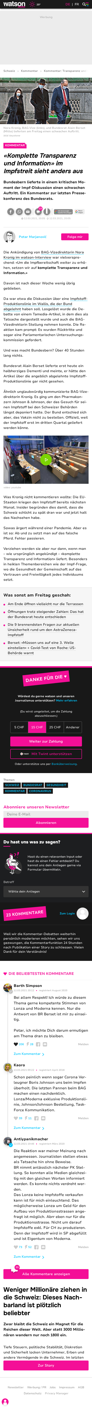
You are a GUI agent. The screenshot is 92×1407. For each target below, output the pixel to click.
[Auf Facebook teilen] (10, 211)
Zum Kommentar (27, 1054)
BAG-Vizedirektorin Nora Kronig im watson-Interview (43, 255)
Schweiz (9, 71)
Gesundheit (56, 785)
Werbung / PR (36, 1387)
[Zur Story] (46, 1328)
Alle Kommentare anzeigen (46, 1274)
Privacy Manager (56, 1393)
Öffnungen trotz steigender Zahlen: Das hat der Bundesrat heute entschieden (46, 614)
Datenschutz (33, 1393)
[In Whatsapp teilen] (19, 211)
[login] (5, 1401)
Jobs (53, 1387)
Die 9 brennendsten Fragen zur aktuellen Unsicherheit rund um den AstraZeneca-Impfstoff (43, 629)
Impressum (66, 1387)
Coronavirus (40, 791)
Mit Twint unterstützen (51, 754)
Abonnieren (46, 822)
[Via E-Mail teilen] (27, 211)
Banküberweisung (64, 764)
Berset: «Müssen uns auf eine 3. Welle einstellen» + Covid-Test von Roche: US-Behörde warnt (42, 647)
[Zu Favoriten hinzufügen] (46, 211)
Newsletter (16, 1387)
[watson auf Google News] (79, 211)
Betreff (8, 882)
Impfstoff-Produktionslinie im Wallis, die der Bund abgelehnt (45, 303)
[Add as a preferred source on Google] (63, 211)
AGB (81, 1387)
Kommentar (29, 71)
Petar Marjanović (32, 237)
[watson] (14, 4)
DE (67, 4)
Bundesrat (32, 785)
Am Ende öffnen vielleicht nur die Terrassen (45, 604)
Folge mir (75, 237)
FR (77, 4)
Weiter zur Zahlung (46, 741)
